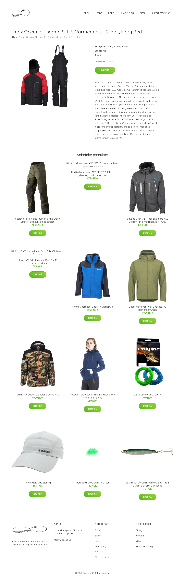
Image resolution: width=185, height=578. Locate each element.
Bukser (117, 46)
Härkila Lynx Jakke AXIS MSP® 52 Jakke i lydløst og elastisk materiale (92, 174)
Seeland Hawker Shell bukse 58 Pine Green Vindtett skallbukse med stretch (37, 220)
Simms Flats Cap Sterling (37, 482)
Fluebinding (127, 13)
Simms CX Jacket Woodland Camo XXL (38, 394)
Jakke (125, 46)
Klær (142, 13)
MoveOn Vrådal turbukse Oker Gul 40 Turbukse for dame (37, 262)
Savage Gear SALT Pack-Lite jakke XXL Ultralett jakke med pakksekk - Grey (147, 220)
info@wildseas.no (62, 539)
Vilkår (138, 541)
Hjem (14, 37)
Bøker (85, 13)
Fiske (111, 13)
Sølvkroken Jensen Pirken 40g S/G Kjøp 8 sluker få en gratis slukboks (147, 484)
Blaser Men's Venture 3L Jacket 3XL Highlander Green (147, 308)
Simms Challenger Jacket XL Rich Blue (92, 306)
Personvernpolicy (144, 546)
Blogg (139, 530)
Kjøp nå (105, 70)
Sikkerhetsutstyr (160, 13)
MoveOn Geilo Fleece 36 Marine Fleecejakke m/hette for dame (92, 396)
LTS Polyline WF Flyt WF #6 (147, 394)
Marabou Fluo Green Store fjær (92, 482)
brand (98, 13)
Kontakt (140, 535)
